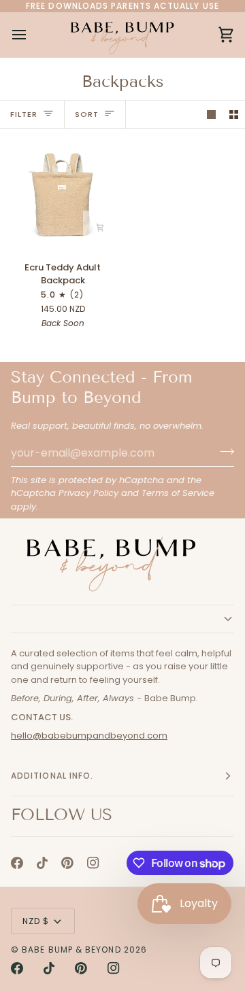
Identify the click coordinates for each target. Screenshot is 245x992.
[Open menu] (31, 34)
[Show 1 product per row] (211, 114)
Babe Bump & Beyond (71, 949)
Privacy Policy (88, 492)
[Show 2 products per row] (234, 114)
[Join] (223, 451)
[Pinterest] (67, 863)
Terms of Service (178, 492)
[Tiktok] (42, 863)
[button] (122, 619)
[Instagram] (93, 863)
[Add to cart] (100, 228)
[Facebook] (17, 863)
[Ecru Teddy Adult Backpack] (61, 194)
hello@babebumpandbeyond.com (89, 735)
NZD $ (35, 921)
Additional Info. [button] (52, 775)
